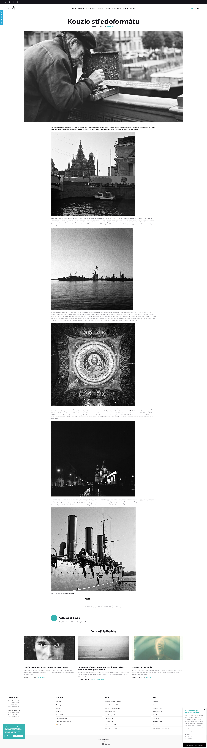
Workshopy (156, 718)
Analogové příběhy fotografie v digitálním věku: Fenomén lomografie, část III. (101, 668)
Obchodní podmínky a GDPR (161, 728)
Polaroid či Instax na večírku (112, 708)
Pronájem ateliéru (110, 711)
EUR (198, 8)
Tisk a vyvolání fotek (110, 725)
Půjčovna (81, 8)
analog (75, 127)
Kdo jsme (58, 701)
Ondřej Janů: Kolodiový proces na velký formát (46, 667)
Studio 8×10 (59, 715)
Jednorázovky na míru (111, 728)
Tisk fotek (100, 8)
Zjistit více (13, 732)
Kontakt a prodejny (61, 718)
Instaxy (155, 705)
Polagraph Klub (60, 705)
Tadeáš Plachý (111, 26)
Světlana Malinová (98, 679)
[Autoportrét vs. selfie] (157, 650)
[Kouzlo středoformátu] (103, 78)
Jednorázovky (116, 8)
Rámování (107, 8)
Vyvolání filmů (90, 8)
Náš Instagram (62, 725)
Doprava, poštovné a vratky (160, 725)
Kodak (98, 606)
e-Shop (74, 8)
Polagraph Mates (158, 721)
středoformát (70, 593)
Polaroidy (155, 701)
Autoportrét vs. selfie (142, 667)
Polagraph (59, 697)
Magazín (125, 8)
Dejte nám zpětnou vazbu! (63, 721)
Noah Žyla (149, 677)
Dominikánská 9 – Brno (14, 710)
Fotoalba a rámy (157, 715)
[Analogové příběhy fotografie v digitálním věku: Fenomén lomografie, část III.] (103, 650)
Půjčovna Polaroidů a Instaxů (113, 701)
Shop (154, 697)
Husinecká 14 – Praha (14, 701)
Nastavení (9, 735)
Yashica (117, 606)
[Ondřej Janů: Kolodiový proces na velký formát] (49, 650)
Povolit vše (18, 735)
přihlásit (86, 622)
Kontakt (132, 8)
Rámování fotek (109, 721)
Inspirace (94, 26)
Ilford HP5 (132, 411)
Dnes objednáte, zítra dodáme (194, 745)
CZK (195, 8)
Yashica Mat (139, 222)
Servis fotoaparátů (110, 715)
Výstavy (58, 708)
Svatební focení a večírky (112, 705)
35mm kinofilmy (157, 711)
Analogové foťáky (158, 708)
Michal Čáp (41, 677)
